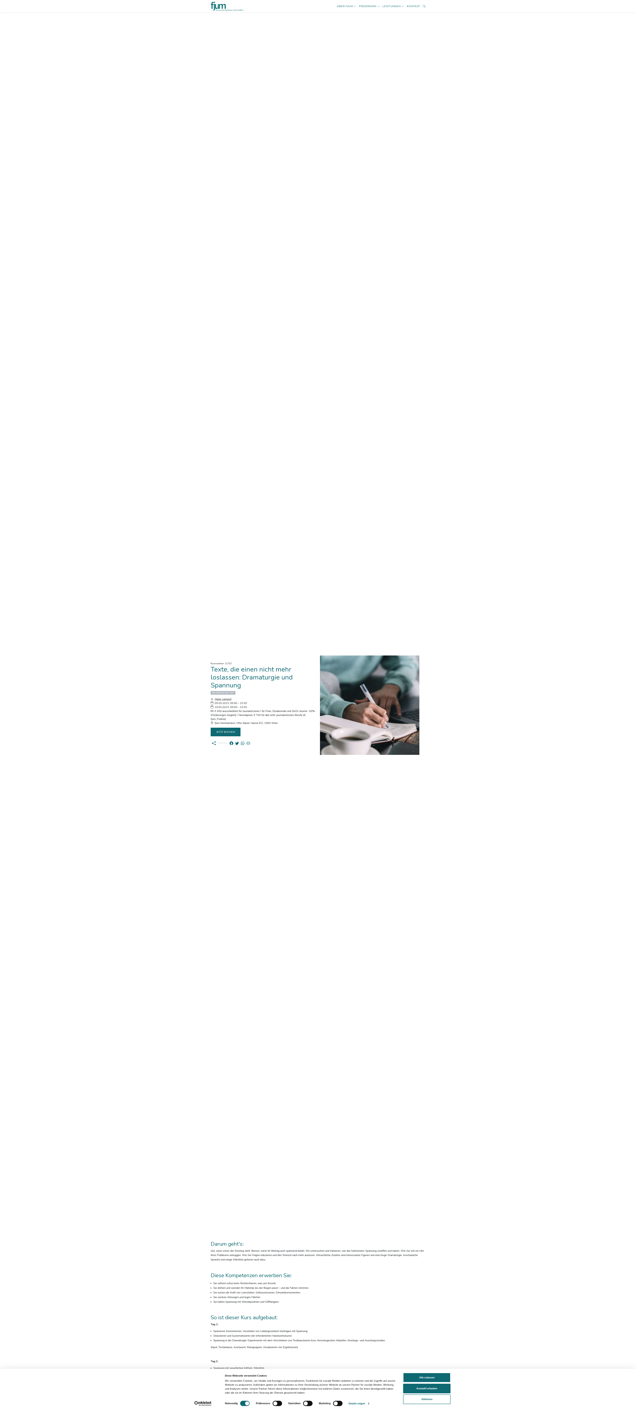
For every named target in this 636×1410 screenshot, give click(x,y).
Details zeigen (357, 1403)
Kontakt (413, 6)
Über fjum (345, 6)
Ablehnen (426, 1399)
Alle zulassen (427, 1377)
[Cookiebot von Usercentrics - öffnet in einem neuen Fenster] (202, 1403)
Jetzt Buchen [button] (225, 732)
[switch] (277, 1403)
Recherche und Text (223, 692)
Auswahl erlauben (426, 1388)
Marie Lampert (223, 699)
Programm (367, 6)
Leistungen (391, 6)
